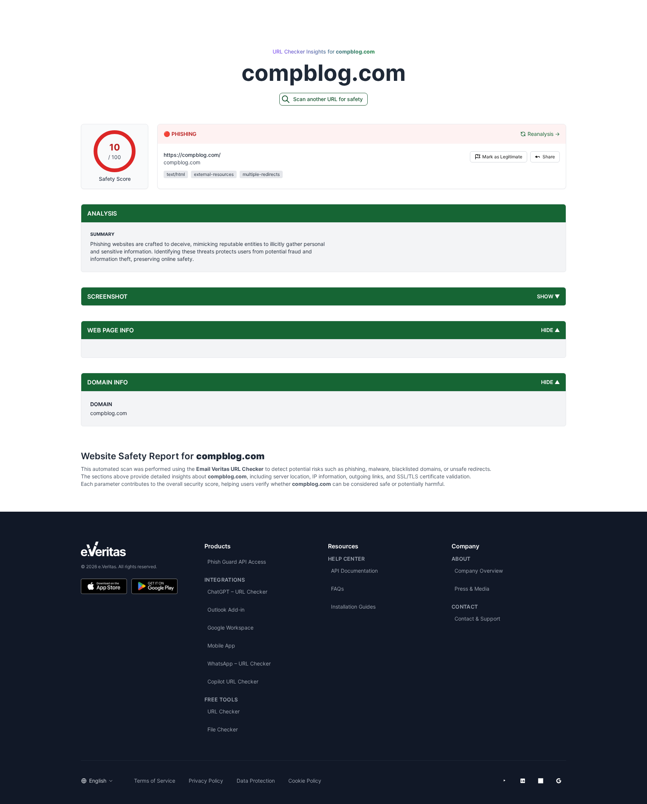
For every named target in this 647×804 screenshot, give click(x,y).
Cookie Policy (304, 780)
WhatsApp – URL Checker (239, 663)
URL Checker (223, 711)
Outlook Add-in (225, 609)
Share (549, 156)
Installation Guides (353, 606)
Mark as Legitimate (502, 156)
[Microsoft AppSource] (540, 780)
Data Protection (256, 780)
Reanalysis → (544, 134)
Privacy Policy (206, 780)
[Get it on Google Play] (154, 586)
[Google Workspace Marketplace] (558, 780)
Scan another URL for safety (328, 99)
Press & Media (472, 588)
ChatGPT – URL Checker (237, 591)
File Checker (222, 729)
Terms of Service (154, 780)
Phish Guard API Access (236, 561)
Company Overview (479, 570)
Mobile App (221, 645)
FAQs (337, 588)
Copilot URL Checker (232, 681)
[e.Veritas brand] (129, 549)
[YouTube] (504, 780)
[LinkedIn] (522, 780)
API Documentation (354, 570)
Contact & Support (477, 618)
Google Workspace (230, 627)
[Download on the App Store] (104, 586)
